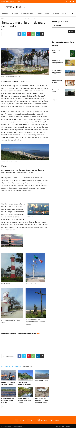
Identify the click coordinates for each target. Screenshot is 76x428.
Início (2, 19)
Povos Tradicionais (27, 14)
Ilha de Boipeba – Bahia (41, 380)
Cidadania (56, 14)
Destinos (5, 14)
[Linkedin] (38, 34)
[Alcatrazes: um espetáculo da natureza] (25, 375)
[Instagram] (69, 1)
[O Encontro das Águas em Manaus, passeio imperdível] (8, 392)
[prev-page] (2, 406)
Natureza (39, 14)
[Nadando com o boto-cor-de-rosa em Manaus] (8, 375)
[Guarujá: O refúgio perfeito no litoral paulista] (70, 73)
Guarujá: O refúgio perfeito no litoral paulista (57, 72)
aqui (38, 333)
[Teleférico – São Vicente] (72, 53)
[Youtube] (73, 1)
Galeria (47, 14)
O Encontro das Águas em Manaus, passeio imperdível (7, 400)
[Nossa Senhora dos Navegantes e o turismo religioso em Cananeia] (42, 392)
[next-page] (6, 406)
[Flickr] (66, 1)
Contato (68, 426)
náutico (8, 19)
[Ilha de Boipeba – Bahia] (42, 374)
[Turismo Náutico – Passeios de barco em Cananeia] (25, 392)
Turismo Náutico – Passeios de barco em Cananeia (24, 400)
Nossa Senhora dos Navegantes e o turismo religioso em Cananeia (41, 400)
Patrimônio (14, 14)
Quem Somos (20, 1)
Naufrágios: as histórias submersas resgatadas (57, 62)
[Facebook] (63, 1)
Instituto (63, 14)
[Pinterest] (29, 34)
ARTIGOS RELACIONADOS (11, 366)
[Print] (42, 34)
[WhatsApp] (33, 34)
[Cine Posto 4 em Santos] (70, 92)
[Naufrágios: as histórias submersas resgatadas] (70, 63)
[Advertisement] (51, 7)
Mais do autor (28, 366)
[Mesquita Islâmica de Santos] (70, 83)
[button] (72, 14)
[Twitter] (24, 34)
